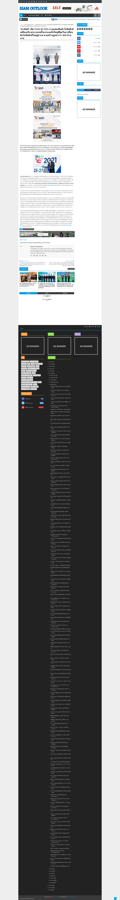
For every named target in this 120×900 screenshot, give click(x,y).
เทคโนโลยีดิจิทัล (31, 366)
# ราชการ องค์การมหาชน (28, 229)
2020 (50, 885)
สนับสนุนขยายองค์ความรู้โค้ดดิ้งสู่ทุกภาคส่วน (60, 866)
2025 (50, 364)
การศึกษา (24, 363)
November (53, 377)
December (52, 375)
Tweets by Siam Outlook (82, 94)
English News (48, 15)
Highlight (81, 89)
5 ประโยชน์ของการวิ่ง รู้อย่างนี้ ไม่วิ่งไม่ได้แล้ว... (60, 761)
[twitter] (29, 2)
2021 (50, 373)
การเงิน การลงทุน (34, 361)
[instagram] (44, 2)
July (51, 869)
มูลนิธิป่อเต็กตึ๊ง (36, 375)
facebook (65, 293)
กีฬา (29, 363)
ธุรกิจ (35, 19)
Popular (88, 89)
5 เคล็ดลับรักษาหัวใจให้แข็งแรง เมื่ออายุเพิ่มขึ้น (60, 409)
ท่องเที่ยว (24, 366)
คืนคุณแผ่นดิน (39, 363)
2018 (50, 890)
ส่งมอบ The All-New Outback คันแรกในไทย (59, 848)
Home (21, 24)
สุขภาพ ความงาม (26, 386)
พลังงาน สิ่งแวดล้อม (26, 372)
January (52, 882)
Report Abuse (78, 356)
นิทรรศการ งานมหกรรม (33, 368)
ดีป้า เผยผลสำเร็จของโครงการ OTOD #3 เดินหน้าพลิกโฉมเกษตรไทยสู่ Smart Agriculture (27, 285)
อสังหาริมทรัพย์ (34, 386)
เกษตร (32, 363)
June (51, 871)
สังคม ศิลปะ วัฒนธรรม (27, 384)
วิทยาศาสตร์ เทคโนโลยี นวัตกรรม (29, 382)
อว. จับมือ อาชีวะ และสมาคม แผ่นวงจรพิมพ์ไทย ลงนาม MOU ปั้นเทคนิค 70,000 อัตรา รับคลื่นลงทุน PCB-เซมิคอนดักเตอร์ (46, 285)
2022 (50, 371)
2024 (50, 366)
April (51, 875)
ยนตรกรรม (30, 377)
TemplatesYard (56, 896)
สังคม (39, 382)
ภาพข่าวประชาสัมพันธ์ (33, 15)
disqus (46, 293)
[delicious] (46, 2)
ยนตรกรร (24, 377)
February (52, 880)
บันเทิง (23, 370)
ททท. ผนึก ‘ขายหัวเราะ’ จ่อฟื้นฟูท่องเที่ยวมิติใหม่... (60, 565)
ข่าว (25, 15)
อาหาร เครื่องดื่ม (25, 388)
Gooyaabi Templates (71, 896)
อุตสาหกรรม (33, 388)
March (52, 878)
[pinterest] (32, 2)
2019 (50, 887)
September (53, 382)
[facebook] (27, 2)
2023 (50, 368)
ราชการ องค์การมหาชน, (38, 41)
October (52, 379)
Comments (97, 89)
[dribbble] (36, 2)
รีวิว (42, 15)
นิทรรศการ (24, 368)
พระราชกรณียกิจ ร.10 (31, 370)
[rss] (39, 2)
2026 (50, 361)
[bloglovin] (34, 2)
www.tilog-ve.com (52, 185)
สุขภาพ (35, 384)
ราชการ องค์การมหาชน (28, 24)
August (52, 384)
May (51, 873)
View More (72, 268)
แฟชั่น (33, 372)
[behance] (41, 2)
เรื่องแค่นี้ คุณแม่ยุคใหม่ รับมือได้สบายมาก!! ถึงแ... (60, 629)
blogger (28, 293)
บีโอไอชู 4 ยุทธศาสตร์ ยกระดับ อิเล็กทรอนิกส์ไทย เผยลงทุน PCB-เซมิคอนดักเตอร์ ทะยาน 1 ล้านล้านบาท (65, 285)
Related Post (23, 269)
